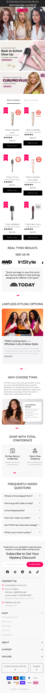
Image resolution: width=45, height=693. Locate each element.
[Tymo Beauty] (22, 83)
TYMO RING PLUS (33, 224)
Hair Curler (6, 621)
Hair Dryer (6, 626)
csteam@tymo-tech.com (16, 585)
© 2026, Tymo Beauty (19, 689)
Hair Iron (6, 630)
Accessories (7, 635)
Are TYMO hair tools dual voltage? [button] (21, 525)
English (36, 666)
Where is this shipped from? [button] (18, 496)
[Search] (34, 10)
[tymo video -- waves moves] (22, 23)
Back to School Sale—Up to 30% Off (23, 5)
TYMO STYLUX (12, 177)
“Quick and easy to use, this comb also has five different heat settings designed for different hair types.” (22, 275)
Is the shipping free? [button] (14, 510)
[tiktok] (37, 571)
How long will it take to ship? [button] (18, 503)
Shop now (22, 332)
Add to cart (12, 146)
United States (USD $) (15, 666)
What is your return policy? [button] (18, 532)
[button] (8, 137)
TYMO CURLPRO (33, 130)
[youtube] (30, 571)
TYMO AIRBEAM (12, 224)
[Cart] (41, 10)
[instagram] (15, 571)
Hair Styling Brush (10, 617)
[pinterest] (22, 571)
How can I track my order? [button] (17, 518)
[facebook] (7, 571)
